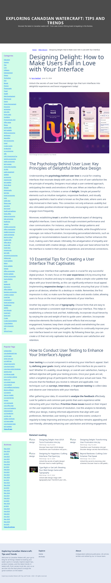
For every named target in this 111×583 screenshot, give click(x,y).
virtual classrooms (9, 364)
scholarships (7, 351)
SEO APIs (6, 112)
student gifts (7, 240)
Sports (6, 101)
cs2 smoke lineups (9, 382)
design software (9, 390)
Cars (5, 68)
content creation (9, 295)
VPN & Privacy (8, 331)
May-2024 (7, 485)
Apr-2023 (7, 459)
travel (5, 143)
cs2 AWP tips (8, 361)
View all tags (8, 429)
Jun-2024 (6, 501)
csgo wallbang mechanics (11, 387)
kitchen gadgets (8, 274)
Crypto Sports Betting (10, 321)
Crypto (6, 318)
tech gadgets (8, 130)
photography (8, 190)
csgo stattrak (8, 385)
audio (5, 282)
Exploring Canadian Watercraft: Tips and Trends (55, 20)
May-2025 (7, 522)
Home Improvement (10, 104)
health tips (7, 222)
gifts (5, 154)
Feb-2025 (7, 514)
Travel (6, 91)
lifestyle (6, 188)
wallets (6, 308)
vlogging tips (7, 250)
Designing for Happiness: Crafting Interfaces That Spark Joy (53, 454)
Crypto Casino (8, 146)
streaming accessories (11, 255)
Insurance (7, 107)
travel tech (7, 313)
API (5, 329)
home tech (7, 316)
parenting (7, 206)
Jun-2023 (6, 488)
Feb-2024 (7, 470)
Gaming (6, 62)
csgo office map (8, 406)
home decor (7, 185)
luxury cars (7, 379)
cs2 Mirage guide (9, 374)
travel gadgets (8, 261)
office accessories (9, 271)
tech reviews (7, 164)
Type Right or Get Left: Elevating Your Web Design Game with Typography (52, 470)
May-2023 (7, 449)
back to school (8, 237)
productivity (7, 148)
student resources (9, 232)
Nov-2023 (7, 483)
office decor (7, 242)
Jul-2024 (6, 506)
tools (5, 198)
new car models (8, 395)
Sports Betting (8, 279)
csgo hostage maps (10, 424)
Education (7, 60)
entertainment (8, 411)
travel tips (7, 297)
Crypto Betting (8, 323)
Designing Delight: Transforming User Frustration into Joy (93, 440)
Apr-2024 (7, 475)
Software (6, 70)
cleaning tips (7, 180)
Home (34, 50)
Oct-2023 (6, 472)
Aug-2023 (7, 511)
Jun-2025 (6, 524)
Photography (8, 88)
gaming (6, 224)
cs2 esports (7, 393)
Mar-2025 (7, 519)
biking (5, 263)
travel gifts (7, 245)
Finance (6, 86)
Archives (42, 557)
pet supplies (7, 182)
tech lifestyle (7, 310)
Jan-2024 (6, 467)
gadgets (6, 175)
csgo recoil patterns (10, 408)
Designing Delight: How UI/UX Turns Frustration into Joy (51, 440)
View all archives (9, 527)
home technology (9, 302)
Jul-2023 (6, 454)
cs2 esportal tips (9, 398)
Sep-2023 (7, 456)
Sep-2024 (7, 509)
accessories (7, 177)
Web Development (9, 96)
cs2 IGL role (7, 416)
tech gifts (6, 253)
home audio (7, 115)
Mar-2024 (7, 493)
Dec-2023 (7, 477)
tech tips (6, 193)
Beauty (6, 83)
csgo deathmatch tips (10, 353)
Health (6, 94)
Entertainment (8, 73)
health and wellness (10, 211)
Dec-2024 (7, 451)
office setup (7, 122)
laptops (6, 269)
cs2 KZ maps (7, 356)
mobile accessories (10, 227)
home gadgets (8, 266)
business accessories (10, 292)
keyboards (7, 284)
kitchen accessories (10, 276)
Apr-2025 (7, 517)
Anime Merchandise (10, 167)
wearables (7, 138)
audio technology (9, 235)
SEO (5, 81)
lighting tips (7, 258)
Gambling (7, 117)
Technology (7, 78)
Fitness (6, 75)
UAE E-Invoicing (8, 326)
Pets (5, 65)
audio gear (7, 201)
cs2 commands (8, 403)
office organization (9, 229)
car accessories (8, 151)
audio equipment (9, 172)
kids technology (8, 219)
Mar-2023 (7, 503)
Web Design (42, 50)
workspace (7, 135)
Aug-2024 (7, 464)
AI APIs (6, 169)
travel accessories (9, 195)
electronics (7, 287)
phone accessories (9, 133)
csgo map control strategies (12, 369)
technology (7, 109)
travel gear (7, 248)
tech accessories (9, 141)
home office (7, 214)
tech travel (7, 208)
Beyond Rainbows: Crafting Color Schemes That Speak (93, 454)
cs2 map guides (8, 421)
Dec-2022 (7, 462)
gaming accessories (10, 159)
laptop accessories (9, 216)
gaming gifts (7, 128)
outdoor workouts (9, 419)
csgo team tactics (9, 366)
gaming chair (8, 372)
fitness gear (7, 203)
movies (6, 400)
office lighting (8, 289)
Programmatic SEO (9, 120)
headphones (7, 305)
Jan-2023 (6, 480)
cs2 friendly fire (8, 413)
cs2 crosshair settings (10, 377)
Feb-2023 (7, 498)
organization (7, 300)
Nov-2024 (7, 490)
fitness (6, 125)
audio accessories (9, 162)
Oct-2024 (6, 496)
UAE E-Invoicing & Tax (10, 156)
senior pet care (8, 359)
